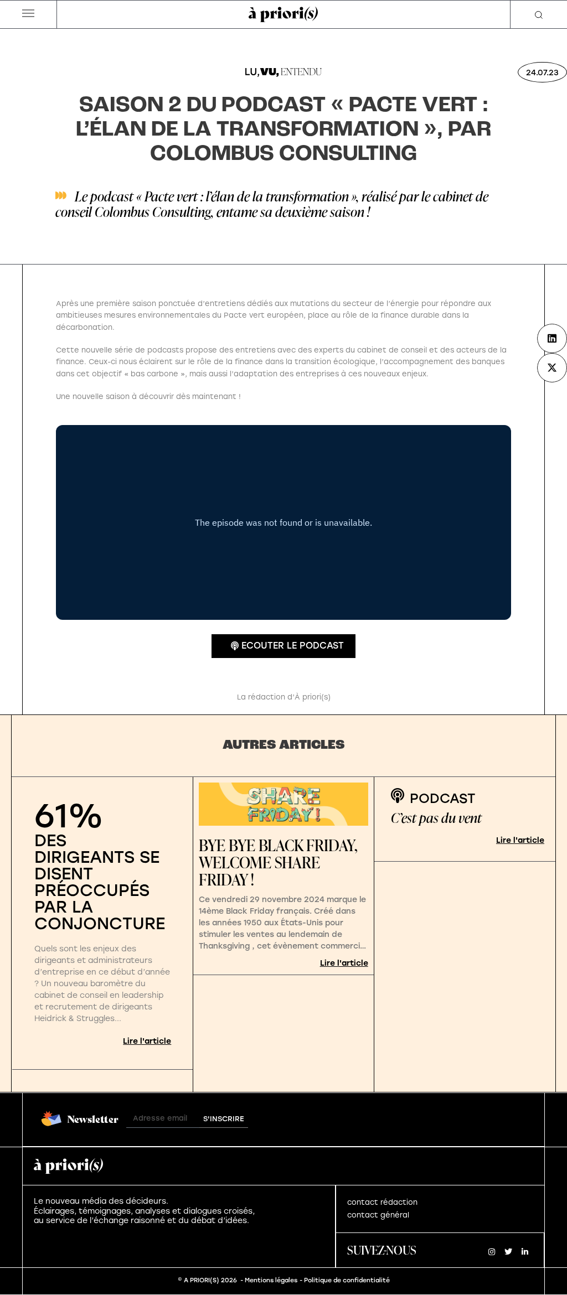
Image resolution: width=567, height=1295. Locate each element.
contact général (378, 1215)
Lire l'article (147, 1041)
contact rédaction (382, 1202)
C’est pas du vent (436, 818)
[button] (28, 14)
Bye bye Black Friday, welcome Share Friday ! (278, 862)
